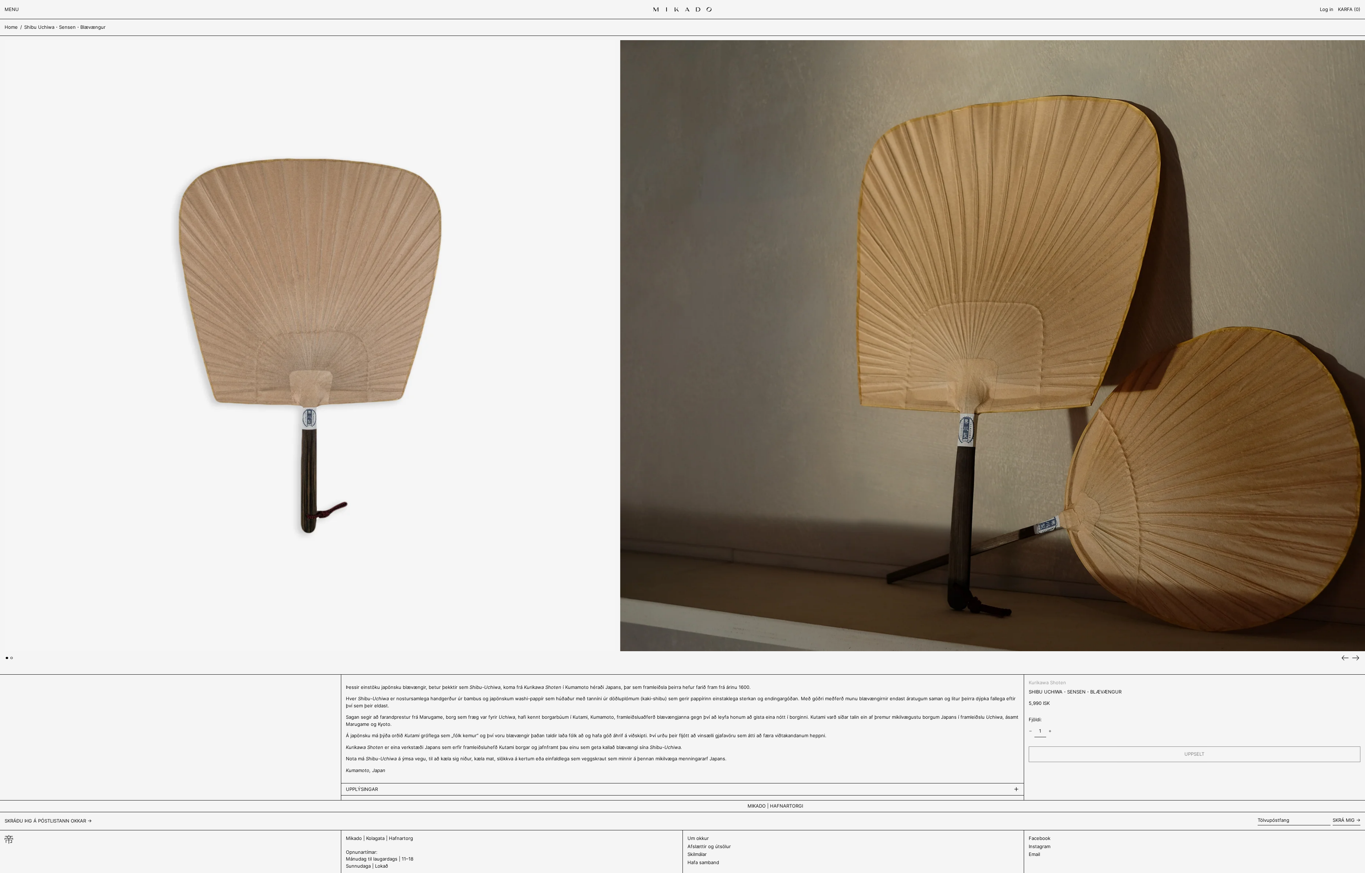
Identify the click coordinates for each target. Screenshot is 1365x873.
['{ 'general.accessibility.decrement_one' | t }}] (1030, 731)
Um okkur (698, 838)
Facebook (1039, 838)
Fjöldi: (1035, 719)
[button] (1349, 9)
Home (11, 27)
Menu (12, 9)
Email (1034, 854)
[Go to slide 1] (7, 658)
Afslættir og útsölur (709, 846)
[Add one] (1050, 731)
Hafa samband (703, 862)
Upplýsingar (362, 789)
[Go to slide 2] (11, 658)
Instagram (1039, 846)
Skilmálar (697, 854)
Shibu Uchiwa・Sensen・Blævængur (65, 27)
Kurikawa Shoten (1047, 682)
